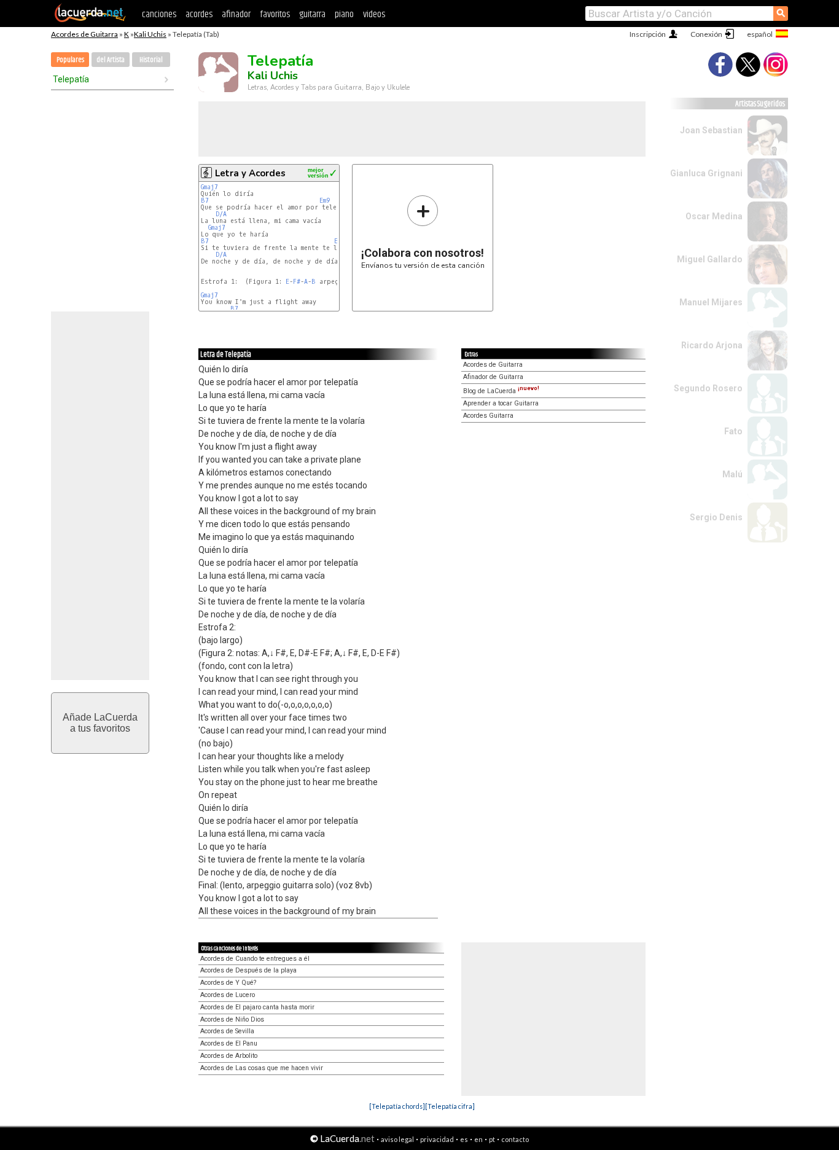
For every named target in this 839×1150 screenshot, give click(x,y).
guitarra (312, 14)
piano (344, 14)
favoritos (275, 14)
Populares (70, 60)
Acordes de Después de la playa (248, 970)
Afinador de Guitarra (493, 377)
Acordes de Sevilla (227, 1031)
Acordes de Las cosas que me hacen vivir (261, 1068)
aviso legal (397, 1139)
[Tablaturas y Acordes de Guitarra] (90, 20)
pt (492, 1139)
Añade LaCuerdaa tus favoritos (100, 722)
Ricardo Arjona (712, 345)
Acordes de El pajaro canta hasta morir (257, 1007)
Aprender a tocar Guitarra (501, 403)
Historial (151, 60)
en (478, 1139)
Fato (733, 431)
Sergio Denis (716, 517)
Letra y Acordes (250, 173)
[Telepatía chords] (397, 1106)
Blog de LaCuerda (501, 391)
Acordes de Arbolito (228, 1056)
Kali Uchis (150, 34)
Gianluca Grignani (706, 173)
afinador (236, 14)
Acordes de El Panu (228, 1043)
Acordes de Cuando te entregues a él (255, 959)
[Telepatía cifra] (450, 1106)
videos (374, 14)
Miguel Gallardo (710, 259)
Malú (732, 474)
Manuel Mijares (711, 302)
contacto (515, 1139)
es (464, 1139)
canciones (159, 14)
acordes (199, 14)
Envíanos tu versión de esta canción (423, 232)
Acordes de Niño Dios (232, 1019)
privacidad (437, 1139)
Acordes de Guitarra (84, 34)
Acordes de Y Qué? (228, 983)
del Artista (110, 60)
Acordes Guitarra (488, 416)
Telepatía (71, 79)
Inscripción (648, 34)
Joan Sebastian (711, 130)
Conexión (706, 34)
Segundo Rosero (708, 388)
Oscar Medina (714, 216)
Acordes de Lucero (227, 995)
